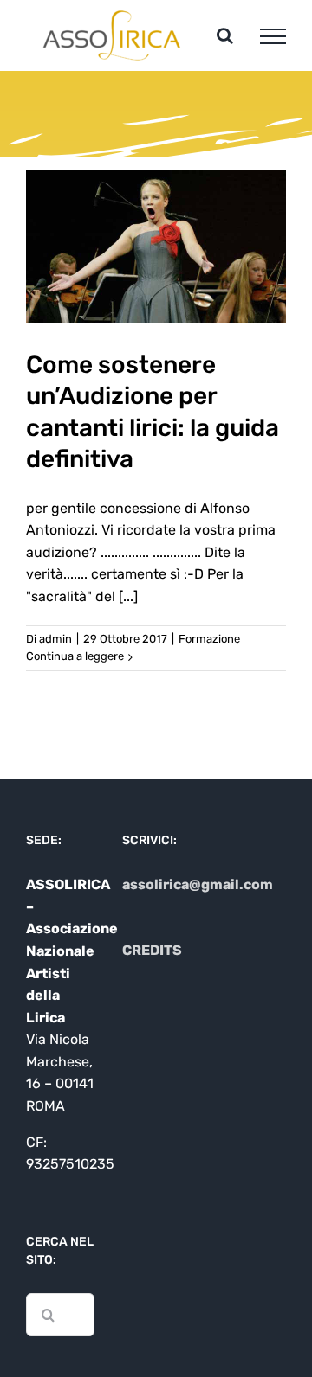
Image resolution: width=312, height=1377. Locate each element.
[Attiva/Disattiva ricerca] (225, 35)
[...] (128, 596)
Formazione (209, 638)
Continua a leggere (75, 656)
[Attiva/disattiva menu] (273, 36)
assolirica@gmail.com (197, 884)
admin (55, 638)
